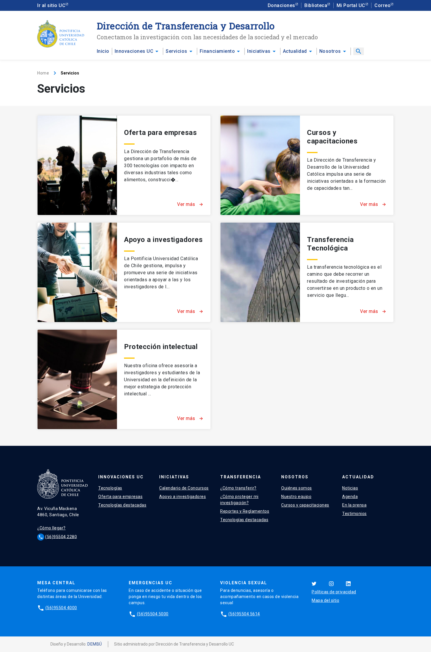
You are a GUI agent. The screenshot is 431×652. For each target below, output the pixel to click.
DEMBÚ (94, 644)
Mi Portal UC (351, 5)
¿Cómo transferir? (238, 488)
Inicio (103, 51)
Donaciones (281, 5)
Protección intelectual (161, 347)
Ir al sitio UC (51, 5)
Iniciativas (259, 51)
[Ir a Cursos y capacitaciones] (260, 165)
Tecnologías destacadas (122, 505)
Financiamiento (217, 51)
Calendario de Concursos (184, 488)
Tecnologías (110, 488)
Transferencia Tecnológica (330, 244)
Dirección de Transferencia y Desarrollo (186, 25)
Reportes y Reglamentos (244, 511)
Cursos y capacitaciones (332, 136)
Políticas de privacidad (334, 592)
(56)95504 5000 (153, 614)
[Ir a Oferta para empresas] (77, 165)
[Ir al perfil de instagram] (331, 583)
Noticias (350, 488)
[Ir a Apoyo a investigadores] (77, 272)
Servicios (176, 51)
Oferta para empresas (160, 132)
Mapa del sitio (325, 600)
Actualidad (295, 51)
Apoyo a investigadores (163, 240)
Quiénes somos (296, 488)
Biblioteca (315, 5)
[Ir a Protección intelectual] (77, 379)
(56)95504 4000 (61, 607)
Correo (382, 5)
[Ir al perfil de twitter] (314, 583)
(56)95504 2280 (61, 536)
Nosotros (330, 51)
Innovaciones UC (134, 51)
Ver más (190, 204)
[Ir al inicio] (60, 34)
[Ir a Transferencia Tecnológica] (260, 272)
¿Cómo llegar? (51, 528)
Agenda (350, 496)
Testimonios (354, 513)
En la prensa (354, 505)
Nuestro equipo (296, 496)
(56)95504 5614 (244, 614)
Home (43, 73)
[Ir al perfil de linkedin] (348, 583)
